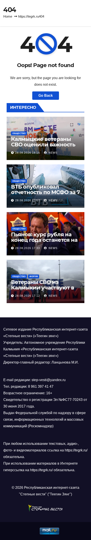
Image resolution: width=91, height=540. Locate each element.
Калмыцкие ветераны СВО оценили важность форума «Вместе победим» (43, 147)
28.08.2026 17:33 (27, 248)
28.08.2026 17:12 (27, 295)
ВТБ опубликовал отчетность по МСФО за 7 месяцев (45, 192)
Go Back (45, 95)
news (52, 152)
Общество (19, 133)
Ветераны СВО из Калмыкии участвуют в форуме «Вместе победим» (42, 290)
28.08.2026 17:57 (27, 200)
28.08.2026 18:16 (27, 152)
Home (7, 16)
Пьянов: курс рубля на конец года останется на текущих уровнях (44, 240)
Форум (33, 276)
